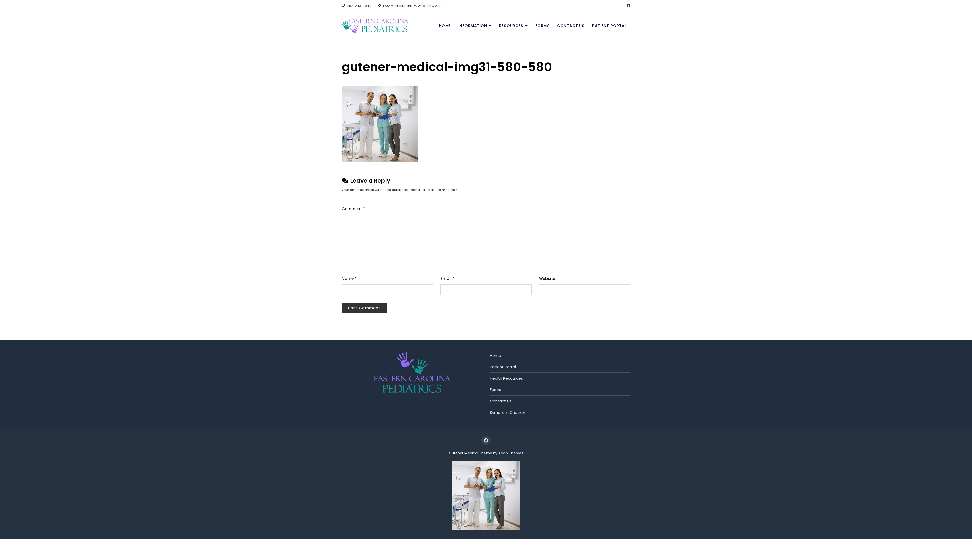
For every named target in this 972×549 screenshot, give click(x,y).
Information (472, 25)
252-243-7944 (358, 5)
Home (445, 25)
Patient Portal (609, 25)
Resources (511, 25)
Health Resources (506, 378)
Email (447, 278)
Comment (353, 208)
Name (349, 278)
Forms (542, 25)
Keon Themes (510, 453)
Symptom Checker (507, 412)
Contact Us (570, 25)
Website (547, 278)
